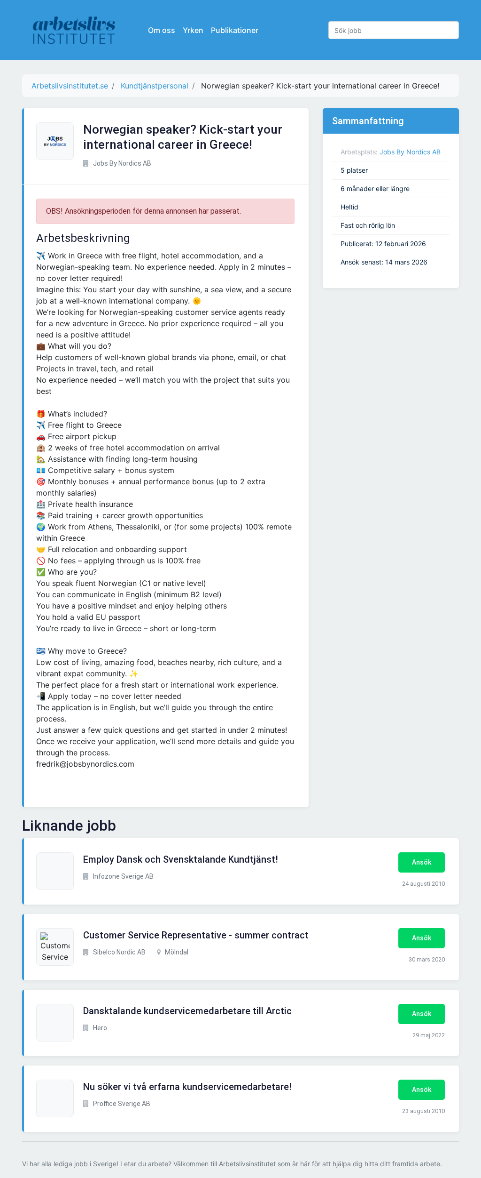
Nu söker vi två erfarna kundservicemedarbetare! (187, 1086)
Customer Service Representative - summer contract (196, 935)
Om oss (161, 30)
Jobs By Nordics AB (410, 152)
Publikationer (234, 30)
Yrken (193, 30)
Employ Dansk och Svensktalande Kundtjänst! (180, 859)
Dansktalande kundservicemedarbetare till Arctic (187, 1011)
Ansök (421, 862)
